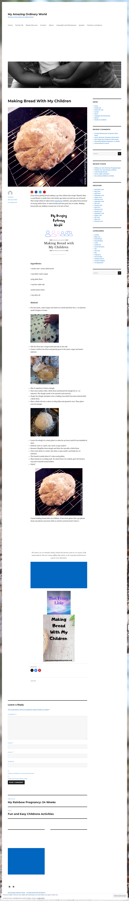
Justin (96, 143)
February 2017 (98, 209)
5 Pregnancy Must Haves (111, 137)
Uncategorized (12, 202)
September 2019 (99, 195)
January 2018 (98, 205)
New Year (97, 251)
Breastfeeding (98, 241)
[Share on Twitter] (40, 192)
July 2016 (97, 217)
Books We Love (31, 25)
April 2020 (97, 193)
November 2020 (99, 189)
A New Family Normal (100, 172)
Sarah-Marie (98, 137)
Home (10, 25)
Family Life (19, 25)
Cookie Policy (41, 898)
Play (95, 253)
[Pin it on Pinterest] (44, 192)
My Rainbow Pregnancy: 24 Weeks (109, 141)
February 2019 (98, 199)
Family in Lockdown (94, 25)
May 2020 (97, 191)
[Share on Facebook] (36, 192)
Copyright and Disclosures (66, 25)
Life (95, 249)
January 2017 (98, 211)
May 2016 (97, 219)
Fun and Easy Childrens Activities (104, 176)
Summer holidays (99, 261)
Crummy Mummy (99, 133)
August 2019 (98, 197)
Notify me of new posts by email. (18, 778)
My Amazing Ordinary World (27, 14)
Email (11, 752)
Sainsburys (58, 201)
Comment (12, 714)
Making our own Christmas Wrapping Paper (107, 168)
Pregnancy (97, 255)
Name (10, 743)
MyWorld (10, 197)
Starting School (99, 259)
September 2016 (99, 213)
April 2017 (97, 207)
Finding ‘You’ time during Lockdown (105, 170)
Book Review (98, 239)
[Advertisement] (65, 46)
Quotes (81, 25)
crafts (96, 243)
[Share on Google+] (32, 192)
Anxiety (96, 235)
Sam (95, 141)
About (51, 25)
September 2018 (99, 201)
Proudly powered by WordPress (36, 893)
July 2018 (97, 203)
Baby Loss (97, 237)
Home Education (99, 247)
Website (11, 761)
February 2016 (98, 221)
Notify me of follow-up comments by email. (21, 773)
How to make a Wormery (101, 174)
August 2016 (98, 215)
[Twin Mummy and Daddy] (59, 603)
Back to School (104, 143)
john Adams (98, 139)
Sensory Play (98, 257)
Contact (43, 25)
